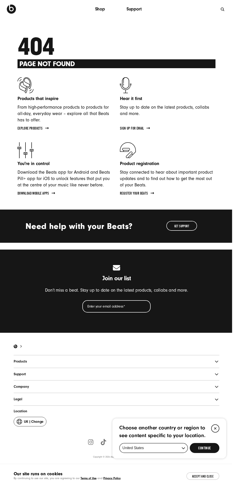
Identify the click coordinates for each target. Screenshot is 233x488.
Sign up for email (132, 129)
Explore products (30, 129)
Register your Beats (134, 194)
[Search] (223, 9)
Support (134, 9)
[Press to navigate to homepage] (11, 9)
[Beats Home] (15, 346)
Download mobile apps (33, 194)
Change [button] (33, 423)
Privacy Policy (112, 478)
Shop (100, 9)
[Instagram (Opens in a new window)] (91, 442)
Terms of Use (88, 478)
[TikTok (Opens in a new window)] (103, 442)
